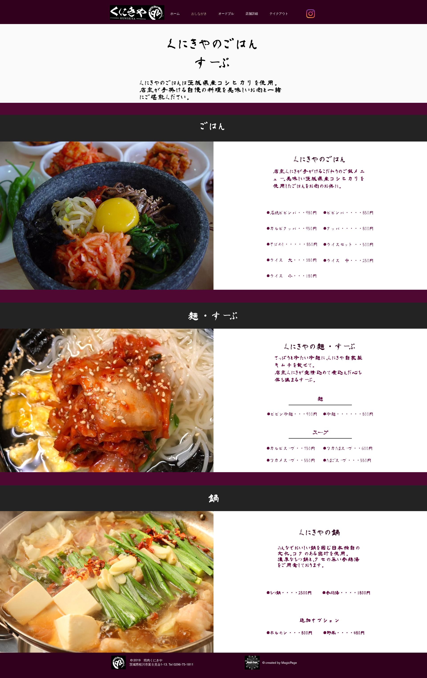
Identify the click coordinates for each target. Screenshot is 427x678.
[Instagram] (310, 13)
